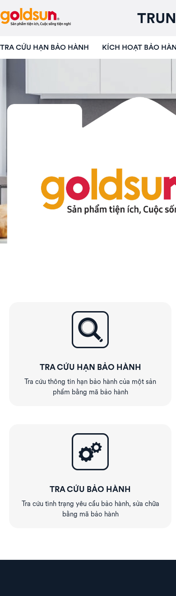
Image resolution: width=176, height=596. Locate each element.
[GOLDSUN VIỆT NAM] (35, 18)
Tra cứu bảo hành (90, 489)
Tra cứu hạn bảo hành (44, 47)
